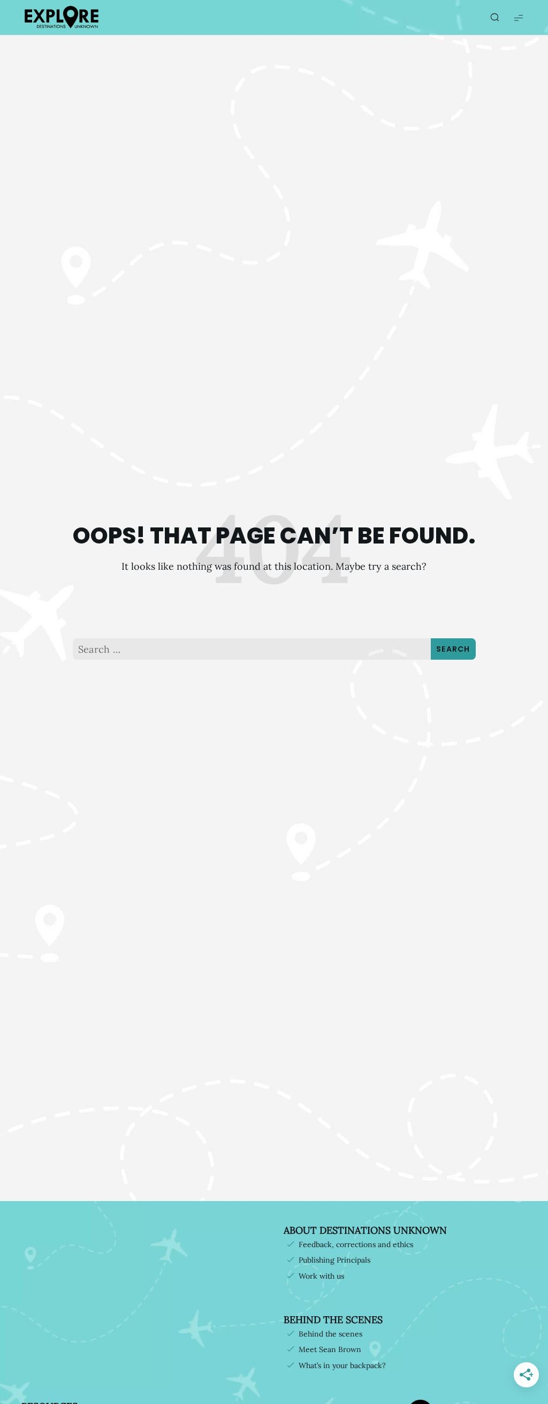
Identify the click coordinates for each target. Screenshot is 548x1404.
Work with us (321, 1276)
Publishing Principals (334, 1260)
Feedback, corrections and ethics (356, 1244)
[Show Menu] (518, 17)
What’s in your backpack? (342, 1365)
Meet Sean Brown (330, 1349)
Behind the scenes (330, 1334)
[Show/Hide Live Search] (494, 17)
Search (453, 649)
